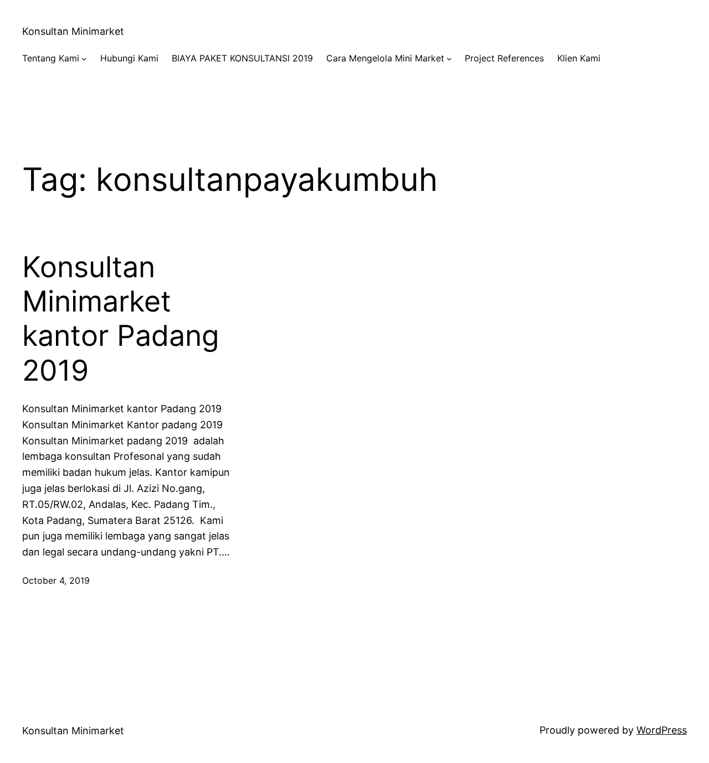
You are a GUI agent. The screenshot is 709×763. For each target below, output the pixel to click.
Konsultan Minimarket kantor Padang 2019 (120, 319)
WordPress (661, 730)
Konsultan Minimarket (73, 31)
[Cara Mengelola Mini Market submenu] (449, 58)
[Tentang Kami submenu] (84, 58)
